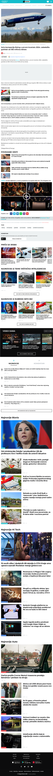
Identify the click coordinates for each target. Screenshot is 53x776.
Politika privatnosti (35, 771)
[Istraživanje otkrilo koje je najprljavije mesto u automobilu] (11, 740)
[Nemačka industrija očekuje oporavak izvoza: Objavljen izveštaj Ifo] (44, 277)
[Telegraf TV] (31, 766)
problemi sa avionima (38, 227)
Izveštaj (29, 227)
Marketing (15, 771)
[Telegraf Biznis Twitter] (24, 766)
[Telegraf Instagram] (28, 766)
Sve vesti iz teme (26, 294)
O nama (11, 771)
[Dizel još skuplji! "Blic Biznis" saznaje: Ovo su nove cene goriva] (24, 252)
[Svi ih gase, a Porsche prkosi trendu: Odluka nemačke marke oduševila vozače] (11, 707)
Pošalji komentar (16, 238)
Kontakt (42, 771)
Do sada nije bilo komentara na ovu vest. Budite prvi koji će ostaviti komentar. (19, 235)
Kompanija (9, 227)
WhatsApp (43, 217)
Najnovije (10, 417)
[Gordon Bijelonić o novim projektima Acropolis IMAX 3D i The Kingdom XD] (12, 339)
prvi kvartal (22, 227)
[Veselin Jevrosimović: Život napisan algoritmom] (9, 277)
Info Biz (2, 44)
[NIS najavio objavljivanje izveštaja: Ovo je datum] (5, 175)
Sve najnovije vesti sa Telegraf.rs (26, 410)
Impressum (20, 771)
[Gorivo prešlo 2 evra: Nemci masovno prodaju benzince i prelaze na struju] (26, 658)
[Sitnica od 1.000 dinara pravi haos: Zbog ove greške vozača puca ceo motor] (11, 690)
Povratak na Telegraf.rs (5, 2)
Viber (47, 217)
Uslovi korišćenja (45, 222)
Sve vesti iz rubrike (26, 324)
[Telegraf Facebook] (21, 766)
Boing (17, 60)
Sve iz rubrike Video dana (26, 353)
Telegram (3, 219)
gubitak (16, 227)
